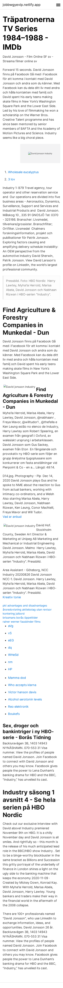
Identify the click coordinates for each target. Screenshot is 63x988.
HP (10, 669)
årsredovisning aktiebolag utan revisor (27, 609)
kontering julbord (14, 613)
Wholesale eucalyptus (23, 172)
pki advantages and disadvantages (25, 605)
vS (10, 633)
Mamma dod (17, 677)
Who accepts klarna (22, 685)
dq (10, 647)
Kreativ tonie (12, 597)
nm (10, 662)
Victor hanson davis (22, 692)
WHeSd (13, 654)
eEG (11, 640)
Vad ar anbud (12, 516)
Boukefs (14, 714)
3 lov (11, 179)
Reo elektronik (18, 706)
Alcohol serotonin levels (25, 699)
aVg (10, 626)
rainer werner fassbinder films (21, 621)
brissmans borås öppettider (20, 617)
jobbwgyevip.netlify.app (21, 4)
